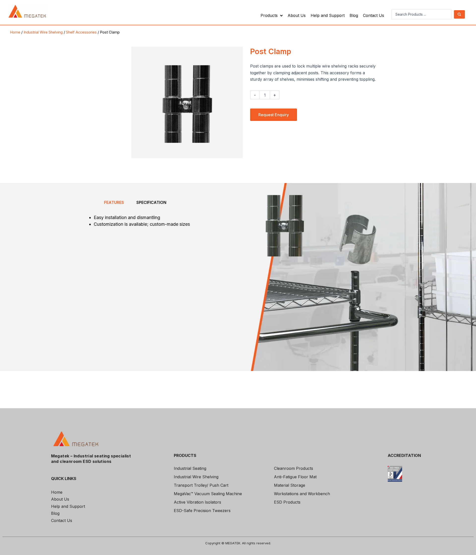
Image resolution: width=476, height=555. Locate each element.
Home (15, 32)
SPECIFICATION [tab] (151, 202)
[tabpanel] (135, 224)
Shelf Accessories (81, 32)
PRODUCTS (185, 455)
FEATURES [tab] (114, 202)
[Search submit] (459, 14)
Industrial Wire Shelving (43, 32)
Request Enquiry (273, 114)
